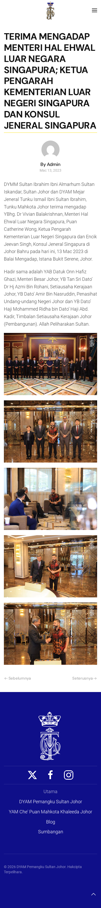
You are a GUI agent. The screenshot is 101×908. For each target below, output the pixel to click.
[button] (94, 10)
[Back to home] (50, 10)
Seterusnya (82, 678)
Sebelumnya (20, 678)
